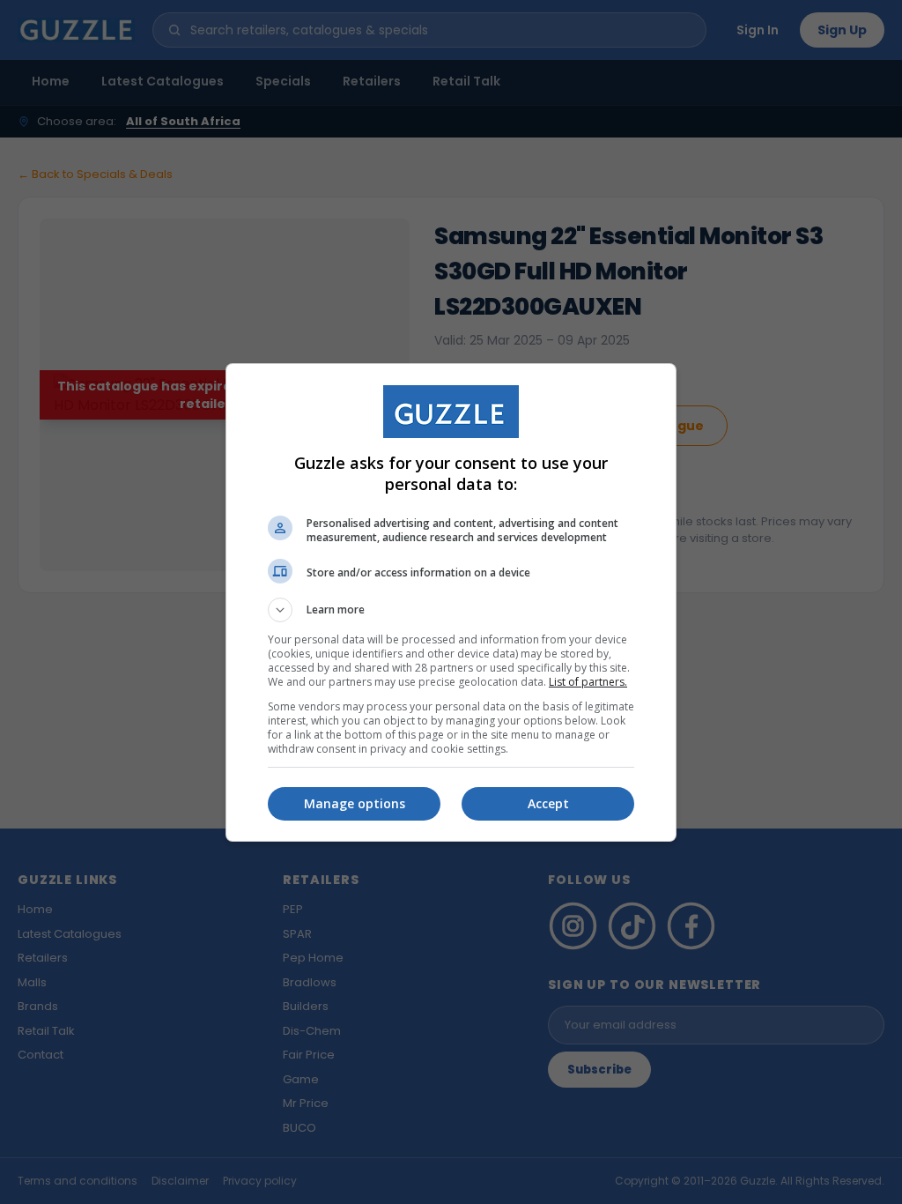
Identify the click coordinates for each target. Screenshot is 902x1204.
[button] (451, 610)
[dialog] (451, 602)
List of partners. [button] (588, 681)
